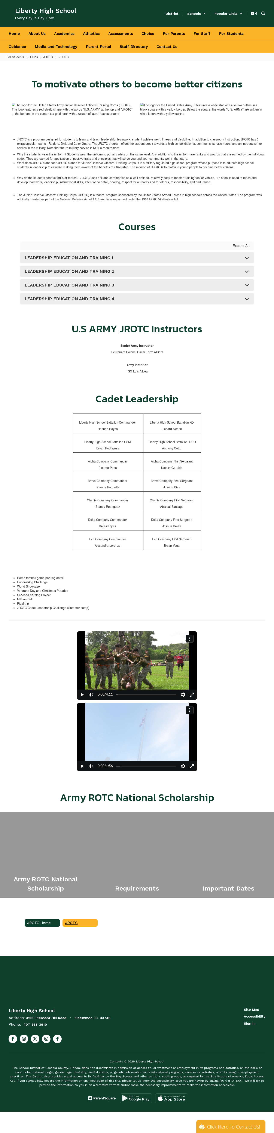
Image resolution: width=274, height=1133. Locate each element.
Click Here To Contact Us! (233, 1126)
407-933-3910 (35, 1024)
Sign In (250, 1023)
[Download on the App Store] (171, 1098)
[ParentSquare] (102, 1098)
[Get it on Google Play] (136, 1098)
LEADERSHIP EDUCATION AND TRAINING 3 (69, 285)
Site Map (251, 1009)
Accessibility (254, 1016)
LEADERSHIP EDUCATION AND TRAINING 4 (69, 298)
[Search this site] (263, 13)
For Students (15, 57)
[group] (45, 855)
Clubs (34, 57)
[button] (196, 14)
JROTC (48, 57)
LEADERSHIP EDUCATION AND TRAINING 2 (69, 271)
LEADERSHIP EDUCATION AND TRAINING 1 (69, 257)
